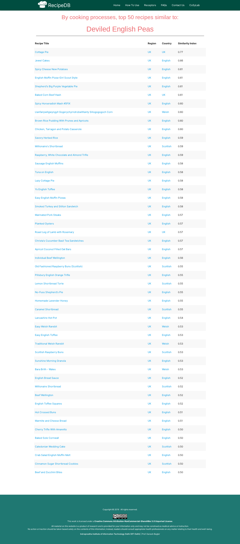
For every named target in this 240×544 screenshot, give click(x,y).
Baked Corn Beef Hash (48, 94)
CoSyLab (194, 5)
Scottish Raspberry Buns (49, 352)
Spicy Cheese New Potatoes (51, 69)
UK (149, 52)
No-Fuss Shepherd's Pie (49, 292)
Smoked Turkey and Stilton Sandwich (56, 206)
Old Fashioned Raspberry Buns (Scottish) (58, 266)
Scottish (166, 146)
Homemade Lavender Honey (51, 300)
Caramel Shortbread (46, 309)
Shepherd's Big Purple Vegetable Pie (56, 86)
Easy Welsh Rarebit (46, 326)
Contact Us (178, 5)
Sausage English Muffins (49, 163)
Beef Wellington (44, 395)
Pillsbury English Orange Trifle (52, 275)
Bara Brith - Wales (45, 369)
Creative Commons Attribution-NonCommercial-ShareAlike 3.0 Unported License (133, 521)
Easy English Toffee (46, 335)
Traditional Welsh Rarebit (49, 343)
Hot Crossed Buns (45, 412)
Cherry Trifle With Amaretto (51, 429)
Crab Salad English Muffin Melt (52, 455)
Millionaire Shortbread (48, 386)
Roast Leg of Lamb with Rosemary (54, 232)
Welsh (165, 112)
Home (116, 5)
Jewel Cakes (42, 60)
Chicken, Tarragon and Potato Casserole (58, 129)
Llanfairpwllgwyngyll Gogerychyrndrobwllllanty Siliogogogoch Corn (74, 112)
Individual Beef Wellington (50, 257)
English (166, 60)
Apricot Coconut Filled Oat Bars (53, 249)
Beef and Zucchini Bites (48, 472)
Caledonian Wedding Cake (50, 446)
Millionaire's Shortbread (49, 146)
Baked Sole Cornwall (47, 437)
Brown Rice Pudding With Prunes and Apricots (61, 120)
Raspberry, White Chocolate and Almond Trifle (61, 155)
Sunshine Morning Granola (50, 360)
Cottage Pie (41, 52)
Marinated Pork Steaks (48, 214)
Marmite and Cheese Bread (50, 420)
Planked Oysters (44, 223)
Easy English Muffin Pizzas (50, 197)
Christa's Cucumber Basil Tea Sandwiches (59, 240)
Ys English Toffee (45, 189)
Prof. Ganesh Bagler (151, 534)
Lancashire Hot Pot (46, 317)
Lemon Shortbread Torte (49, 283)
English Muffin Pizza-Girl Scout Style (56, 77)
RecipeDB (59, 5)
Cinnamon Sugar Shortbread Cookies (56, 463)
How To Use (132, 5)
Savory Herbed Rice (46, 137)
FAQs (164, 5)
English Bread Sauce (47, 377)
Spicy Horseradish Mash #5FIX (52, 103)
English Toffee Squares (48, 403)
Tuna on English (44, 172)
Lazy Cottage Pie (44, 180)
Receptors (150, 5)
